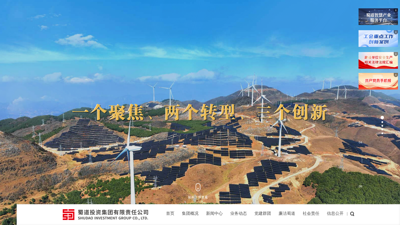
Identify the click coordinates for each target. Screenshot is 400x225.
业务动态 (238, 213)
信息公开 (335, 213)
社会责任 (311, 213)
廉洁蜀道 (287, 213)
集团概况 (190, 213)
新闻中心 (214, 213)
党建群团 (262, 213)
